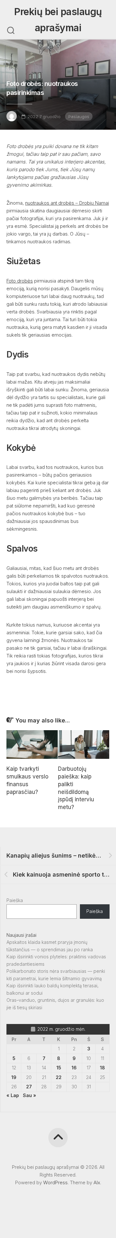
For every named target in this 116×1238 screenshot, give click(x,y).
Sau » (29, 1095)
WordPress (55, 1182)
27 (29, 1086)
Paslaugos (78, 116)
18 (102, 1067)
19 (13, 1077)
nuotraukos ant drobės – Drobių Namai (67, 203)
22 (59, 1077)
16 (74, 1067)
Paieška (14, 900)
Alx (96, 1182)
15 (58, 1067)
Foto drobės (19, 281)
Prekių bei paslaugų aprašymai (58, 19)
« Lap (12, 1095)
